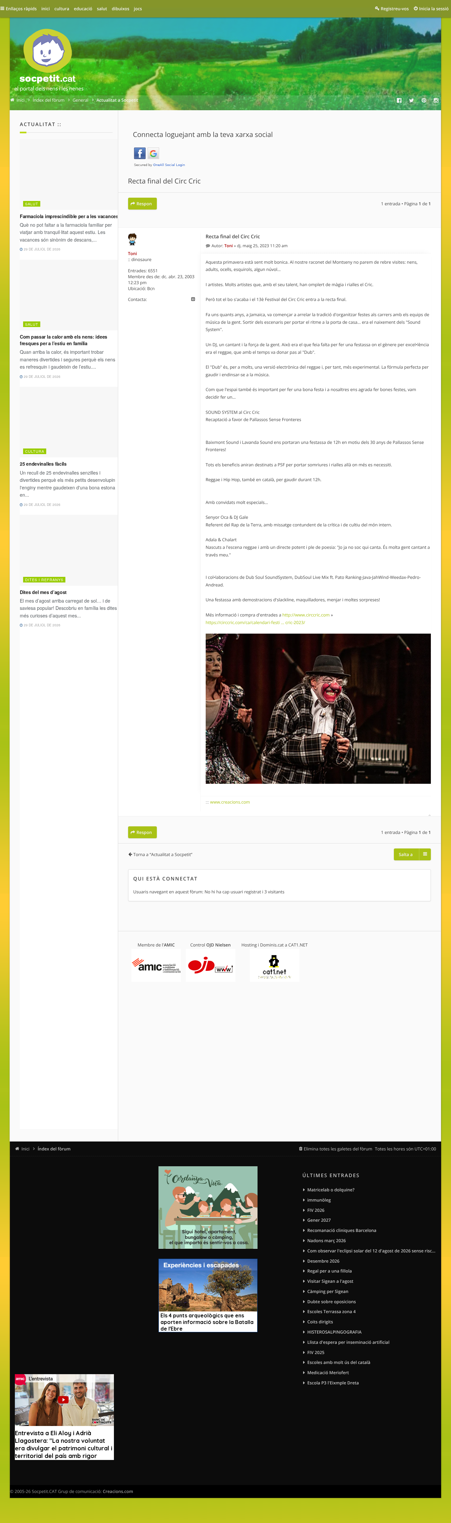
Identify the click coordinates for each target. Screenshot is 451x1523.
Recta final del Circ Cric (164, 181)
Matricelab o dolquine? (331, 1190)
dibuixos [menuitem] (120, 9)
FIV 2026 (316, 1210)
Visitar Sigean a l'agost (330, 1281)
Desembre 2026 (323, 1261)
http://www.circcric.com (306, 615)
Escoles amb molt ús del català (338, 1362)
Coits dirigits (320, 1322)
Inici (25, 1149)
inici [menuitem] (45, 9)
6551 (153, 271)
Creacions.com (118, 1491)
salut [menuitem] (102, 9)
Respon (144, 204)
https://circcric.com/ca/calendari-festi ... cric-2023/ (255, 622)
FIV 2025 (316, 1352)
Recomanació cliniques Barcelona (341, 1230)
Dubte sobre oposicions (331, 1302)
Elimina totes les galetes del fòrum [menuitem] (338, 1149)
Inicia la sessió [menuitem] (434, 9)
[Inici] (49, 61)
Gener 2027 (319, 1220)
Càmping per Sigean (328, 1291)
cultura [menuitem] (61, 9)
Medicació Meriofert (328, 1372)
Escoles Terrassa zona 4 (331, 1311)
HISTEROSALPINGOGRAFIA (334, 1332)
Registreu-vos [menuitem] (395, 9)
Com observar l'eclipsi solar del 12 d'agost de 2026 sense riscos (371, 1251)
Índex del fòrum (54, 1149)
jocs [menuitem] (138, 9)
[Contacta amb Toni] (193, 299)
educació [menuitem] (83, 9)
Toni (132, 253)
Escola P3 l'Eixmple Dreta (333, 1383)
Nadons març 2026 (326, 1240)
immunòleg (319, 1200)
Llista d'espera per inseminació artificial (348, 1342)
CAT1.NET (298, 945)
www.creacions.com (230, 802)
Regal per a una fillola (329, 1271)
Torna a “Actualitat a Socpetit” (162, 854)
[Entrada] (209, 245)
